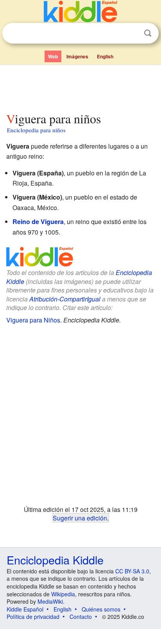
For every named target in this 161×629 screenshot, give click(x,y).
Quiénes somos (101, 609)
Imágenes (77, 56)
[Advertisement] (80, 86)
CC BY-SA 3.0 (132, 571)
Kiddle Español (25, 609)
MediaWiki (50, 601)
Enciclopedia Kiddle (55, 560)
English (105, 56)
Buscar (147, 33)
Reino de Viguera (38, 221)
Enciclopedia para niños (36, 130)
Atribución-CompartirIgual (64, 298)
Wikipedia (63, 594)
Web (53, 56)
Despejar (131, 33)
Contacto (81, 616)
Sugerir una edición (80, 517)
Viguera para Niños (33, 319)
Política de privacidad (33, 616)
